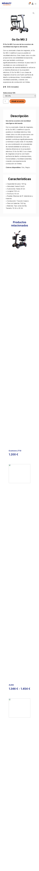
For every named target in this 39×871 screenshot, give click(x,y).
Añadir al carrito (17, 101)
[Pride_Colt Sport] (19, 23)
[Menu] (35, 4)
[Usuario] (33, 4)
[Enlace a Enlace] (6, 4)
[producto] (19, 338)
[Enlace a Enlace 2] (33, 13)
